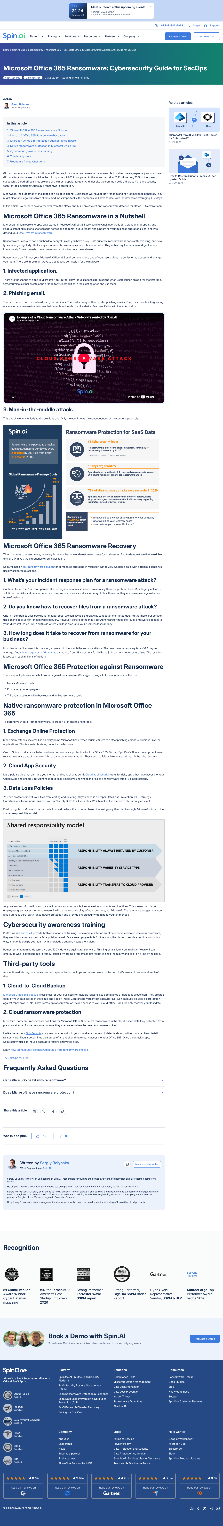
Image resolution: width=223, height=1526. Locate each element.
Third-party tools (20, 156)
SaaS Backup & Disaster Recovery (79, 1407)
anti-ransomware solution (38, 566)
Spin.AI (47, 1168)
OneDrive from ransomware (36, 232)
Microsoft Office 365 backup (20, 994)
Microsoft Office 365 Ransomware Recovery (37, 135)
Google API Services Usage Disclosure (136, 1458)
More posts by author (147, 1164)
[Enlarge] (160, 429)
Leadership (65, 1443)
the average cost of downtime (38, 652)
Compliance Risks (124, 1377)
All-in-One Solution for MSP (75, 1463)
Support (173, 1396)
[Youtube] (218, 1508)
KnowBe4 (26, 933)
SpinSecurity (33, 1033)
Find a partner (66, 1458)
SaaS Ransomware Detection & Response (83, 1393)
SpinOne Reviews (192, 1274)
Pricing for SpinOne (70, 1412)
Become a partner (69, 1453)
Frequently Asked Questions (27, 161)
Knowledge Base (179, 1391)
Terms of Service (123, 1438)
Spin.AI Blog (18, 49)
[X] (205, 1508)
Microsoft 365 (53, 49)
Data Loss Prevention (126, 1391)
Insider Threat (121, 1396)
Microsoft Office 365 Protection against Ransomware (43, 140)
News (61, 1448)
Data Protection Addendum (129, 1453)
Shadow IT (119, 1406)
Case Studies (176, 1381)
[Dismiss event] (150, 6)
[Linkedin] (211, 1508)
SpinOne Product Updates (184, 1458)
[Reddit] (192, 1508)
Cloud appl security (97, 774)
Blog (171, 1386)
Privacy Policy (122, 1443)
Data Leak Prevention (126, 1386)
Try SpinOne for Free (15, 1057)
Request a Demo (205, 1338)
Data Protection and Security (130, 1448)
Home (6, 49)
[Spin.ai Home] (14, 36)
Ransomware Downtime (127, 1401)
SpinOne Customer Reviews (185, 1401)
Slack (172, 1453)
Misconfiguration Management (132, 1381)
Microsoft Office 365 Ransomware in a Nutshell (39, 130)
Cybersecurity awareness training (31, 151)
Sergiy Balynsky (20, 104)
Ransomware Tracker (181, 1377)
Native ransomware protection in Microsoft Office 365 (43, 145)
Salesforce (175, 1448)
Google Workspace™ (181, 1438)
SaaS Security (35, 49)
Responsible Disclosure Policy (131, 1463)
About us (63, 1438)
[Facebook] (198, 1508)
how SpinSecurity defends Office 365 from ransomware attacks (49, 1049)
